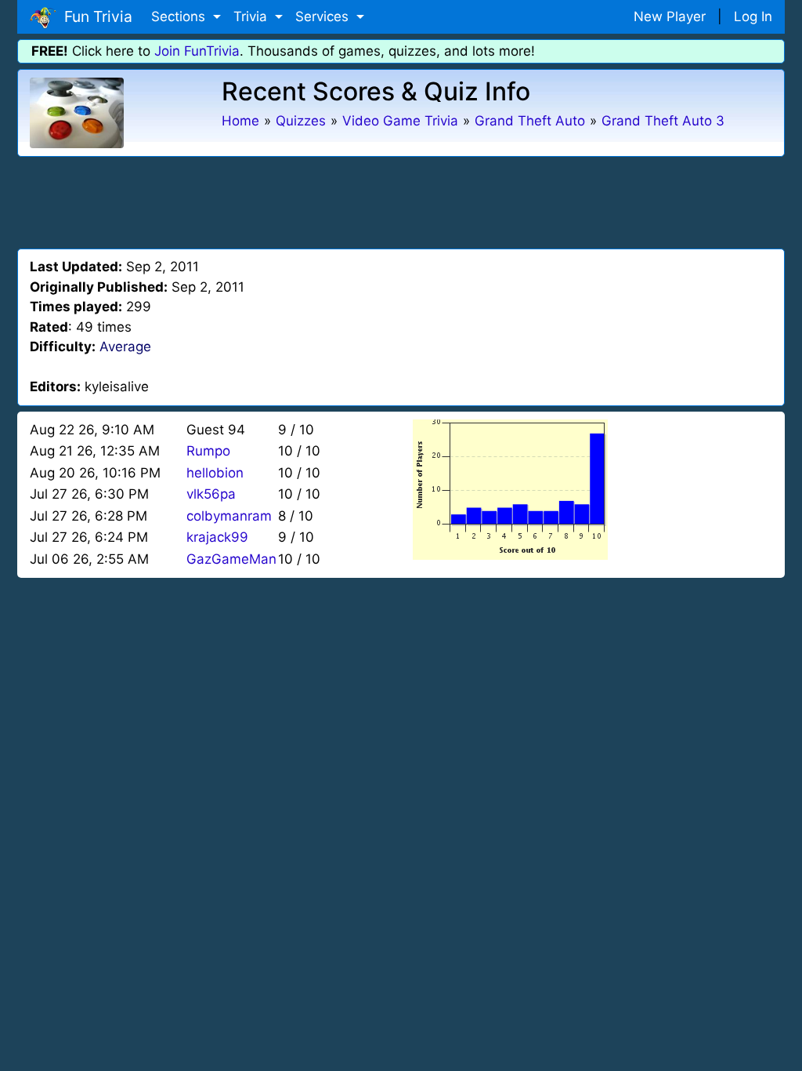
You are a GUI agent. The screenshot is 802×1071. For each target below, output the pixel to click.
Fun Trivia (94, 16)
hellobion (215, 473)
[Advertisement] (401, 200)
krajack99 (217, 537)
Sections (180, 16)
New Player (670, 16)
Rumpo (208, 451)
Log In (753, 16)
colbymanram (229, 516)
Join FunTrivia (197, 51)
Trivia (252, 16)
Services (323, 16)
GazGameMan (231, 559)
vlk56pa (211, 494)
